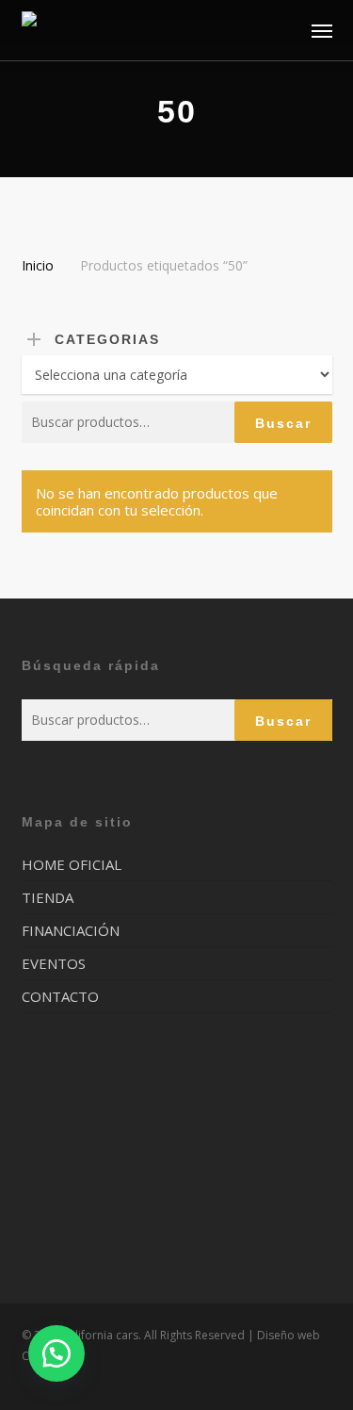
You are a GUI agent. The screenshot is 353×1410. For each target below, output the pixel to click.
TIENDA (47, 897)
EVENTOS (54, 963)
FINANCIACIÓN (71, 930)
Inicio (38, 265)
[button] (322, 30)
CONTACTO (60, 996)
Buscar (283, 423)
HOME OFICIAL (71, 865)
